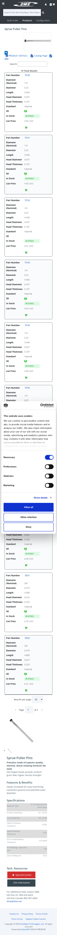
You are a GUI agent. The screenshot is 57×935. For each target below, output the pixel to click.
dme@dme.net (14, 901)
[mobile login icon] (46, 4)
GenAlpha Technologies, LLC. (32, 924)
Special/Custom (22, 875)
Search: (13, 64)
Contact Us (14, 914)
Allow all (28, 507)
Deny (28, 527)
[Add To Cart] (26, 127)
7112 (27, 200)
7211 (27, 575)
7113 (27, 262)
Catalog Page (41, 55)
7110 (27, 75)
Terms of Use (17, 919)
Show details (41, 497)
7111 (27, 137)
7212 (27, 638)
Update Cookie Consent (36, 919)
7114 (27, 325)
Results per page (23, 699)
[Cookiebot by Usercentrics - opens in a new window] (41, 405)
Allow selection (28, 517)
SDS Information (21, 882)
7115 (27, 387)
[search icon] (43, 12)
